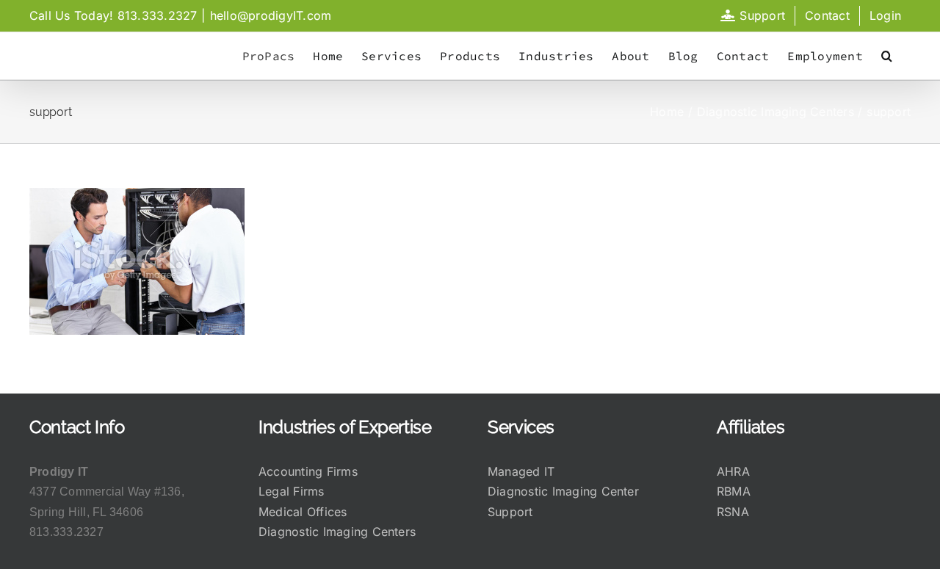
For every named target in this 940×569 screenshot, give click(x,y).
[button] (886, 55)
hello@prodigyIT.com (271, 15)
